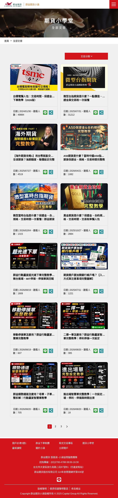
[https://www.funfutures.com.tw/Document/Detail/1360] (101, 351)
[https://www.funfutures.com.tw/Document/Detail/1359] (51, 351)
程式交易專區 (66, 443)
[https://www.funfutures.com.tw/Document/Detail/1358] (51, 291)
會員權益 (75, 488)
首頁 (6, 41)
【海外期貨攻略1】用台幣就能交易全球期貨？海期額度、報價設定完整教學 (34, 157)
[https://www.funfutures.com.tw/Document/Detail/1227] (101, 112)
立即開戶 (63, 448)
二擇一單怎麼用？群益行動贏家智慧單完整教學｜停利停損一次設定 (84, 336)
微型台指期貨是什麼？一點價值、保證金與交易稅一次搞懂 (84, 98)
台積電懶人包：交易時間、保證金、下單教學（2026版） (34, 98)
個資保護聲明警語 (59, 488)
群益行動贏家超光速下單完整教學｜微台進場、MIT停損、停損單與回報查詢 (34, 277)
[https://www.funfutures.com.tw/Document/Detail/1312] (51, 232)
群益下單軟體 (43, 443)
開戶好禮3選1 (19, 443)
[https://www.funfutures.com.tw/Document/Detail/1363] (101, 410)
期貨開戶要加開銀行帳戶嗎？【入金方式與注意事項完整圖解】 (84, 277)
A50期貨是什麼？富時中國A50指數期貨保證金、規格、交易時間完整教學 (84, 157)
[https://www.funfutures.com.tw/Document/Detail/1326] (101, 172)
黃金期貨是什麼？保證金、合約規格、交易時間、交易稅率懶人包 (82, 217)
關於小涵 (40, 448)
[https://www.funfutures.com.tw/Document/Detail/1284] (101, 232)
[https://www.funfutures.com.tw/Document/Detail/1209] (51, 172)
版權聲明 (42, 488)
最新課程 (16, 448)
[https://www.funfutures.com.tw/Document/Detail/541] (51, 112)
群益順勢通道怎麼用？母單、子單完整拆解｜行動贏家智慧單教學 (34, 396)
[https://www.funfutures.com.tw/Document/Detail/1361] (51, 410)
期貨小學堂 (88, 443)
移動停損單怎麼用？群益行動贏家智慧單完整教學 (34, 336)
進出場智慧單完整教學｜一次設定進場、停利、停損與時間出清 (84, 396)
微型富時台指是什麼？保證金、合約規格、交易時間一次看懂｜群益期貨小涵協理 (34, 217)
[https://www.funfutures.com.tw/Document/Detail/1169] (101, 291)
